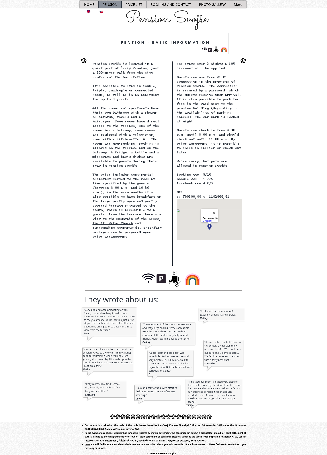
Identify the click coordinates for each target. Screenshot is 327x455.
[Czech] (99, 11)
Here (87, 444)
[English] (86, 11)
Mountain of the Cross (137, 219)
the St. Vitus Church (112, 223)
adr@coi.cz (173, 440)
